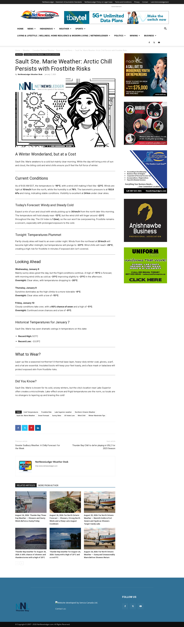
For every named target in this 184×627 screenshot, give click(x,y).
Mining (134, 35)
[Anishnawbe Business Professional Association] (145, 220)
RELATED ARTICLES (26, 485)
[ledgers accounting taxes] (145, 171)
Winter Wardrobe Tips (97, 415)
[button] (165, 29)
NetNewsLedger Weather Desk (30, 74)
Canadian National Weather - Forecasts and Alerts (52, 50)
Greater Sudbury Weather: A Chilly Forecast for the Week (37, 447)
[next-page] (21, 563)
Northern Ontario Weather (85, 412)
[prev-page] (17, 563)
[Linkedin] (38, 428)
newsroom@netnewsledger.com (82, 608)
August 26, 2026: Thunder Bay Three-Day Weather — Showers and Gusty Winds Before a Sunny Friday (31, 518)
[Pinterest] (31, 428)
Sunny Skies (56, 415)
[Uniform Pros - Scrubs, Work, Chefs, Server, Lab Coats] (145, 265)
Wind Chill (81, 415)
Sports (79, 28)
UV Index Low (69, 415)
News (30, 28)
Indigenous (46, 28)
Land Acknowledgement (160, 2)
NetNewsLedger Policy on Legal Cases (98, 2)
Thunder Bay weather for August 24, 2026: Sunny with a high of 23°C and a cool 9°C (65, 555)
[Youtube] (159, 42)
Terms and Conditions (123, 2)
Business (149, 35)
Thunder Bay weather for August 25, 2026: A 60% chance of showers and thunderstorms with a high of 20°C (30, 555)
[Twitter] (154, 42)
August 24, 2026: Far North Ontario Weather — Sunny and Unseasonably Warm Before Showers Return (99, 555)
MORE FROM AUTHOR (48, 485)
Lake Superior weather (63, 412)
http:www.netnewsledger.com (46, 466)
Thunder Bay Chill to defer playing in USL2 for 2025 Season (93, 447)
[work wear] (145, 123)
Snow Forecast (43, 415)
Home (20, 28)
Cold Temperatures (31, 412)
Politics (118, 35)
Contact (145, 2)
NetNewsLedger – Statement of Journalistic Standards (62, 2)
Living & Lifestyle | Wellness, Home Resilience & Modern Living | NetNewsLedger (62, 35)
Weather (64, 28)
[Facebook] (149, 42)
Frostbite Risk (46, 412)
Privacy (137, 2)
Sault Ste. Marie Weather (26, 415)
